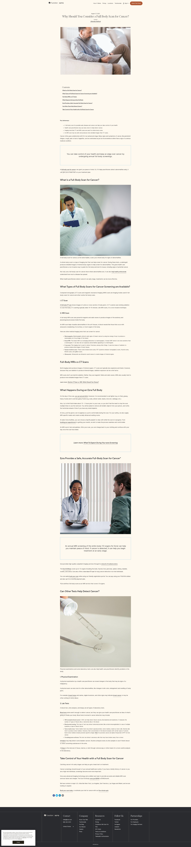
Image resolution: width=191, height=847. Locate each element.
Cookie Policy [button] (24, 837)
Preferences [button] (20, 838)
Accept (18, 842)
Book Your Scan (136, 3)
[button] (69, 826)
